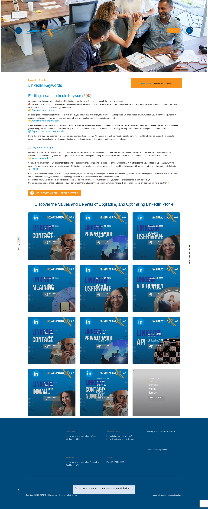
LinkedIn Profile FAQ (50, 242)
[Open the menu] (18, 30)
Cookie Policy (122, 488)
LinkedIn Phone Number (153, 388)
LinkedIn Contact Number (101, 388)
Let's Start (174, 30)
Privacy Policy (153, 431)
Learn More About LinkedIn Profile (56, 193)
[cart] (189, 30)
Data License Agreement (157, 450)
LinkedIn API (155, 340)
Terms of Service (167, 431)
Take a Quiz (146, 83)
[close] (132, 489)
